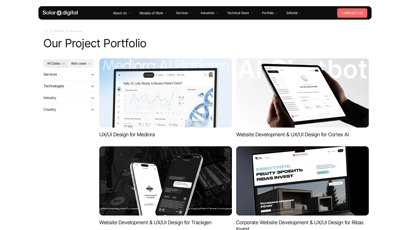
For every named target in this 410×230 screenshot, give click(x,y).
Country (50, 109)
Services (50, 74)
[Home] (60, 13)
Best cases (81, 63)
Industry (50, 98)
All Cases (56, 63)
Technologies (54, 86)
